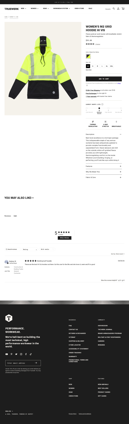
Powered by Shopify (26, 414)
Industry (7, 267)
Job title (7, 271)
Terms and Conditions (85, 413)
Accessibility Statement (78, 349)
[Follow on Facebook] (26, 354)
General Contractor (17, 272)
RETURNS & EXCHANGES (77, 333)
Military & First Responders (109, 337)
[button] (119, 280)
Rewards (107, 9)
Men (22, 8)
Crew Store (79, 8)
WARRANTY (73, 356)
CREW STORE (73, 396)
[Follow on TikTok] (30, 354)
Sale (90, 8)
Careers (101, 341)
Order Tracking (75, 353)
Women (33, 8)
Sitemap (72, 337)
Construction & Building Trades (18, 268)
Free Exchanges (91, 93)
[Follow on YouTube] (6, 354)
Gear (45, 8)
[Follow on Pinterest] (11, 354)
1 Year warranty (91, 96)
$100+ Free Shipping (93, 90)
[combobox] (117, 254)
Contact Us (73, 329)
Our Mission (103, 326)
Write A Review (64, 238)
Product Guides (104, 392)
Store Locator (75, 345)
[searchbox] (13, 249)
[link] (93, 44)
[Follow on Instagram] (21, 354)
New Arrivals (103, 384)
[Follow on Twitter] (16, 354)
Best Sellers (103, 388)
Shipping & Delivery (76, 341)
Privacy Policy (72, 413)
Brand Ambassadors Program (110, 333)
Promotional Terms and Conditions (78, 361)
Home (6, 17)
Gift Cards (102, 396)
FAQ (70, 326)
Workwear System (60, 8)
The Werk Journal (105, 329)
